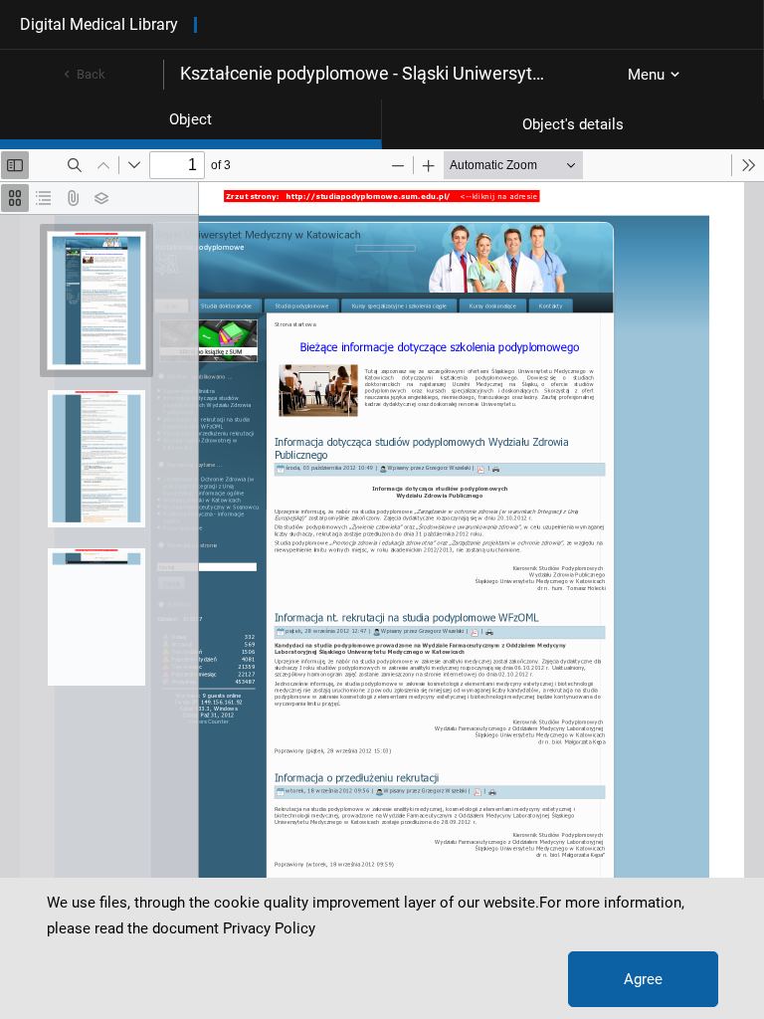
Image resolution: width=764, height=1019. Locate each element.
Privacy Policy (269, 928)
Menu (646, 75)
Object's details (573, 124)
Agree (643, 979)
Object (190, 119)
